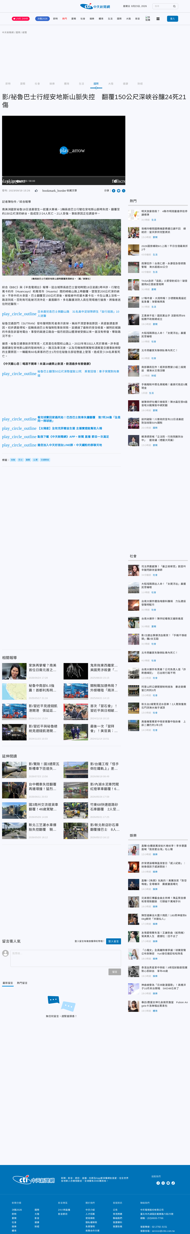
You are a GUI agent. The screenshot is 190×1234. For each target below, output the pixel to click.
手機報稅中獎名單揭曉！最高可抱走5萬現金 (133, 388)
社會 (83, 19)
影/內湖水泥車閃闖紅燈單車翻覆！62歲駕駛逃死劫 (76, 790)
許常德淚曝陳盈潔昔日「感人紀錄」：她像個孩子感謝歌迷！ (133, 867)
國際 (119, 19)
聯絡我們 (117, 1218)
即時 (55, 19)
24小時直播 (64, 1210)
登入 (172, 19)
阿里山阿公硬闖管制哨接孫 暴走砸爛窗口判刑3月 (133, 690)
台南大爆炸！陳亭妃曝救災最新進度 (133, 622)
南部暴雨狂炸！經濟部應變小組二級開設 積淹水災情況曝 (133, 371)
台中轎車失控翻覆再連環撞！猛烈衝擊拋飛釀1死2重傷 (14, 790)
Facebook (158, 1183)
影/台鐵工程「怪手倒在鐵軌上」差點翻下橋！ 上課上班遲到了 (76, 770)
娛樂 (92, 19)
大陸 (128, 19)
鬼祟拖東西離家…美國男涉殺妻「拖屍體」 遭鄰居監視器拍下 (76, 671)
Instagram (163, 1183)
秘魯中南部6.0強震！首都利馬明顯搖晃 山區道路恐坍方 (14, 691)
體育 (101, 19)
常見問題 (117, 1214)
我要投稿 (117, 1226)
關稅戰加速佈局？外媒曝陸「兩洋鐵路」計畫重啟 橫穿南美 (76, 691)
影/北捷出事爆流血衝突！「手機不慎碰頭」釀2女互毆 (133, 639)
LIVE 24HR (22, 19)
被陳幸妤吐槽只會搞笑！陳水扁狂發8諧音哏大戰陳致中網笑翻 (133, 405)
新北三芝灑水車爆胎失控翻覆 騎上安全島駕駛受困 (14, 831)
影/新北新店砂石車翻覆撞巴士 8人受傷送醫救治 (76, 831)
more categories (158, 18)
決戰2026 (42, 19)
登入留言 (113, 941)
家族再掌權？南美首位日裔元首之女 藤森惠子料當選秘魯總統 (14, 671)
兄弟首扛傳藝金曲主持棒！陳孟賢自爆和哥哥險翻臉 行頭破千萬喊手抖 (133, 901)
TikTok (173, 1183)
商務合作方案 (93, 1231)
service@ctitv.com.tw (163, 1231)
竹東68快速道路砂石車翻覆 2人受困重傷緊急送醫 (76, 810)
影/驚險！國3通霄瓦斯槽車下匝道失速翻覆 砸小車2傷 (14, 770)
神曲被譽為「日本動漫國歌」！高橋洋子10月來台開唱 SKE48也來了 (133, 988)
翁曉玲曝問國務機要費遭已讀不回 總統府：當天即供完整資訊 (133, 232)
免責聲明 (90, 1226)
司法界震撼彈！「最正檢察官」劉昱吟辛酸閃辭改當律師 (133, 570)
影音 (137, 19)
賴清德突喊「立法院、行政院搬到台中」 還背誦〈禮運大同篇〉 (133, 440)
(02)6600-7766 (155, 1218)
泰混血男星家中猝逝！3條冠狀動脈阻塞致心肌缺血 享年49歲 (133, 971)
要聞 (73, 19)
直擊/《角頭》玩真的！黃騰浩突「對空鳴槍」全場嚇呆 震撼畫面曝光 (133, 884)
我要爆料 (117, 1222)
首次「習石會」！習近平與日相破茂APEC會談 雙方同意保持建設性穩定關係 (76, 712)
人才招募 (90, 1214)
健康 (125, 83)
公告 (115, 1210)
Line (168, 1183)
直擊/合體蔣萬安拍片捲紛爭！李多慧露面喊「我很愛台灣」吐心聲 (133, 849)
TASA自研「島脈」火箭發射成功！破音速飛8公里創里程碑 (133, 284)
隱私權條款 (91, 1222)
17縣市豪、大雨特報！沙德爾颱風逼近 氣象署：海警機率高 (133, 302)
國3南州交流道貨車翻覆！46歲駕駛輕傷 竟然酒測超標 (14, 810)
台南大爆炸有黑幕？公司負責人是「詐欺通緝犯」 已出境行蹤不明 (133, 673)
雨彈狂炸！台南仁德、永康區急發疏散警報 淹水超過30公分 (133, 267)
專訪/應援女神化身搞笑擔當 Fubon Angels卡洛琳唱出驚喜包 (133, 1006)
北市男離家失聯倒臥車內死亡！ (133, 354)
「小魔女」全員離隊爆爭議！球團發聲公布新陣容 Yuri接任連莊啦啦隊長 (133, 954)
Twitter (153, 1183)
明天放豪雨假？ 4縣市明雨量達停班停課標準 (133, 215)
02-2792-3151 (159, 1227)
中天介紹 (90, 1210)
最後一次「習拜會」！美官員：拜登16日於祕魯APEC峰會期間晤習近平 (76, 732)
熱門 (64, 19)
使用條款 (90, 1218)
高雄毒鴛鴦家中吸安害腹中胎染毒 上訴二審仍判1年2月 (133, 725)
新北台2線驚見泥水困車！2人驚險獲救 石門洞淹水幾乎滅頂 (133, 708)
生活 (110, 19)
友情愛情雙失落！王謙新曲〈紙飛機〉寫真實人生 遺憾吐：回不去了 (133, 936)
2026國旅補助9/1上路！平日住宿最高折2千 (133, 250)
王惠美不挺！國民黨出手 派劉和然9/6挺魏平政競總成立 (133, 319)
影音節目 (62, 1214)
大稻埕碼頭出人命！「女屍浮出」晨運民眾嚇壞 (133, 337)
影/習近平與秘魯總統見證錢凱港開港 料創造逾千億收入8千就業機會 (14, 732)
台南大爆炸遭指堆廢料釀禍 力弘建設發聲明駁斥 (133, 605)
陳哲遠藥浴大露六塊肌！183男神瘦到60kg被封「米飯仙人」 (133, 919)
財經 (140, 83)
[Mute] (17, 181)
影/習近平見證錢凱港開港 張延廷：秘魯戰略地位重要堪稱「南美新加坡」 (14, 712)
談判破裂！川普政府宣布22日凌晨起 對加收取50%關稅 (133, 423)
